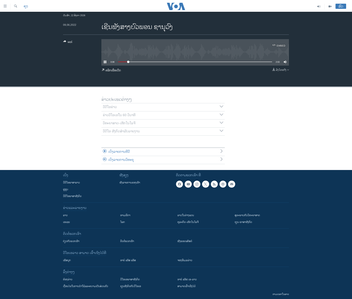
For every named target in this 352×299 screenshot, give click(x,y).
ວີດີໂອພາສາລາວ (71, 183)
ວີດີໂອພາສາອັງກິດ (72, 196)
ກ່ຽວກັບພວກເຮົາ (71, 241)
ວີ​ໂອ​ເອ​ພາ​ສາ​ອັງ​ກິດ (130, 279)
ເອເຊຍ (66, 222)
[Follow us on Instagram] (196, 184)
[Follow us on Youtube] (188, 184)
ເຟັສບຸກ (67, 260)
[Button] (67, 42)
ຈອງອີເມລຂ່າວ (184, 260)
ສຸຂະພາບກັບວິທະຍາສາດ (247, 215)
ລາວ (65, 215)
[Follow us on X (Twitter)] (205, 184)
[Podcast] (222, 184)
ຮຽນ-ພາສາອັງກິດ (243, 222)
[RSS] (214, 184)
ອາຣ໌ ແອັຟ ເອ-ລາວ (187, 279)
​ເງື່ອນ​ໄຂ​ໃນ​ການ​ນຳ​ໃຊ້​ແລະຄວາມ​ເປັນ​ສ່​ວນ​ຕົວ (85, 286)
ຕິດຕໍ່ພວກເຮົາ (127, 241)
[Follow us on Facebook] (179, 184)
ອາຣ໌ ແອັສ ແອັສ (128, 260)
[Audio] (318, 6)
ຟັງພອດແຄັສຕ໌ (184, 241)
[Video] (330, 6)
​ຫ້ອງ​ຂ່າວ (67, 279)
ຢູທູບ (65, 189)
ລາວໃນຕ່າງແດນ (185, 215)
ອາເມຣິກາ (125, 215)
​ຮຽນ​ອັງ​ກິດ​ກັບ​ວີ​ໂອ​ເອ (130, 286)
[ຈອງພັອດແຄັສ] (231, 184)
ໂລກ (122, 222)
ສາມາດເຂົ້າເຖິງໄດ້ (186, 286)
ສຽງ (26, 6)
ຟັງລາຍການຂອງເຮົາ (130, 183)
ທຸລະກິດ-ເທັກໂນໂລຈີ (188, 222)
